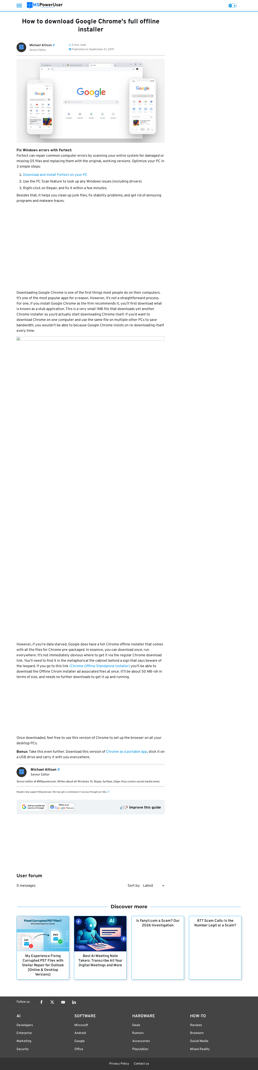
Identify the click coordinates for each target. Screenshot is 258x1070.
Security (23, 1049)
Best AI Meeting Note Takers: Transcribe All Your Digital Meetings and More (100, 961)
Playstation (140, 1049)
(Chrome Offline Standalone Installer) (99, 666)
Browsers (197, 1033)
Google (79, 1041)
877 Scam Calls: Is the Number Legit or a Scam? (215, 923)
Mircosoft (81, 1025)
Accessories (141, 1041)
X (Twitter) (52, 1002)
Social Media (199, 1041)
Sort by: (134, 885)
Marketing (24, 1041)
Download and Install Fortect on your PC (55, 175)
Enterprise (24, 1033)
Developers (25, 1025)
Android (80, 1033)
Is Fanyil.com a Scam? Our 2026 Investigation (157, 923)
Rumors (138, 1033)
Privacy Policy (119, 1064)
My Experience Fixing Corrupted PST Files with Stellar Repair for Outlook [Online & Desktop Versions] (43, 965)
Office (78, 1049)
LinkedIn (74, 1002)
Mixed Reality (200, 1049)
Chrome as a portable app (126, 752)
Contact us (141, 1064)
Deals (136, 1025)
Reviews (196, 1025)
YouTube (63, 1002)
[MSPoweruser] (45, 5)
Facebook (41, 1002)
